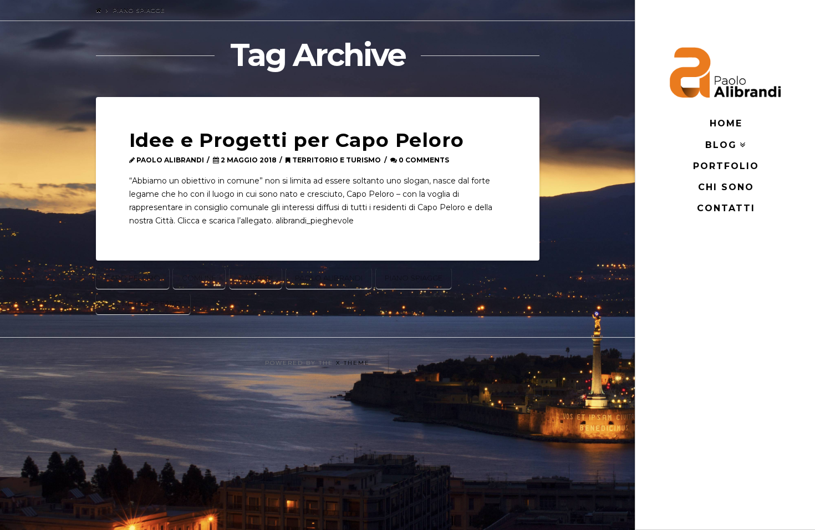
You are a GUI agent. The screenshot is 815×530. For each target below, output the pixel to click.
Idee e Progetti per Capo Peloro (296, 140)
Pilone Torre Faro (143, 303)
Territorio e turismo (336, 160)
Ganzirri (255, 277)
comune (199, 277)
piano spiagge (413, 277)
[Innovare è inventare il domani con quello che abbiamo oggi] (725, 72)
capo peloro (132, 277)
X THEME (353, 362)
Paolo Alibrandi (329, 277)
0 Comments (423, 160)
